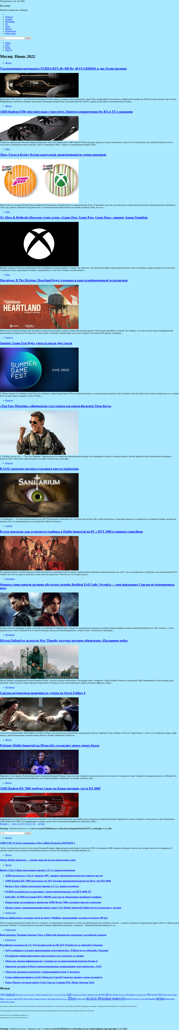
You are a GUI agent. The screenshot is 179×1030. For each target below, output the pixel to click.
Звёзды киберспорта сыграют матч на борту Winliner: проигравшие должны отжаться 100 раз (54, 917)
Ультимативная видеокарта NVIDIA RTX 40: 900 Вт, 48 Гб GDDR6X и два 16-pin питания (63, 68)
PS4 (149, 994)
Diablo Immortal (42, 995)
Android (8, 19)
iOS (69, 994)
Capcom (25, 995)
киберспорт (170, 999)
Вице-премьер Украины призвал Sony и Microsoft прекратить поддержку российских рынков (53, 935)
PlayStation (10, 22)
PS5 (160, 994)
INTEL (64, 995)
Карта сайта (10, 33)
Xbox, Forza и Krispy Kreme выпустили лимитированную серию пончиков (53, 154)
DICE (50, 995)
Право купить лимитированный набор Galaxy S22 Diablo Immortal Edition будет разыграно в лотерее (63, 907)
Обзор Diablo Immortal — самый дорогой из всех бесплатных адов (38, 860)
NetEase (84, 995)
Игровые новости (111, 998)
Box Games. (5, 5)
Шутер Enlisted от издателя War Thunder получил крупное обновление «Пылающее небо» (64, 640)
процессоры (4, 1002)
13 (21, 824)
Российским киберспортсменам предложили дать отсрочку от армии (44, 955)
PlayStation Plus (141, 995)
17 (31, 824)
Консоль (136, 999)
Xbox (7, 26)
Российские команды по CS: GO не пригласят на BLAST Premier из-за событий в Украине (51, 945)
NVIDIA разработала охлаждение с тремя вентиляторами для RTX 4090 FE (48, 891)
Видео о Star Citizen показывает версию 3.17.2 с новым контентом (37, 870)
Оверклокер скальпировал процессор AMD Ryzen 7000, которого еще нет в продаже (53, 902)
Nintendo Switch (92, 995)
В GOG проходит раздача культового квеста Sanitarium (39, 468)
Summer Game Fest (41, 999)
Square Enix (9, 999)
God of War (58, 995)
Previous (3, 824)
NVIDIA (101, 995)
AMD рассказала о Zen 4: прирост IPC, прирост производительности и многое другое (54, 875)
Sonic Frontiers (172, 995)
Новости (9, 17)
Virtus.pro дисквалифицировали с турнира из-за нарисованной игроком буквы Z (51, 961)
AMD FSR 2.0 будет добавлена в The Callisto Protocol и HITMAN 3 (37, 843)
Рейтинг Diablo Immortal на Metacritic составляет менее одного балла (49, 745)
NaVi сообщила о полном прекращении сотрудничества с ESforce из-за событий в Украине (56, 950)
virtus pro (64, 999)
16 (29, 824)
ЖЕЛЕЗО (91, 998)
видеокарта (150, 998)
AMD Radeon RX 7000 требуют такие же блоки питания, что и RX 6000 (50, 788)
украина (12, 1002)
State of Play (18, 999)
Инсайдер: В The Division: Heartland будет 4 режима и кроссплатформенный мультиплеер (64, 280)
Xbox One (81, 999)
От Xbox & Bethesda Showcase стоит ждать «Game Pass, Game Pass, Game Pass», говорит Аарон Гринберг (74, 217)
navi (79, 995)
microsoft (75, 995)
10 (13, 824)
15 (26, 824)
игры (160, 998)
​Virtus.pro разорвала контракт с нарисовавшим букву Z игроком (42, 971)
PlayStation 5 (131, 995)
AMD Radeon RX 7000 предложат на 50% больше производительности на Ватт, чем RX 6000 (58, 880)
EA (53, 995)
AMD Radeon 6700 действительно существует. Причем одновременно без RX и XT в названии (66, 111)
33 (39, 824)
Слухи (142, 999)
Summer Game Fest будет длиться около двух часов (36, 343)
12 (18, 824)
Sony (2, 999)
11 (16, 824)
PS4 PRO (155, 995)
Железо (8, 29)
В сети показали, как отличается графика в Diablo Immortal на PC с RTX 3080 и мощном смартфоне (71, 531)
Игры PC (129, 999)
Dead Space (32, 995)
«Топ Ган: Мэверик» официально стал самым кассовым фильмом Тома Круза (55, 406)
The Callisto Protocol (54, 999)
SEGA (165, 995)
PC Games (114, 995)
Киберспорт (10, 31)
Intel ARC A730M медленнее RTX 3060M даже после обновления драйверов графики (53, 897)
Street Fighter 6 (28, 999)
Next (43, 824)
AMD (2, 994)
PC (6, 24)
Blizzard (19, 995)
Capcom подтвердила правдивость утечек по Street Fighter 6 (42, 693)
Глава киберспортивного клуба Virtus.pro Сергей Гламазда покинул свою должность (53, 977)
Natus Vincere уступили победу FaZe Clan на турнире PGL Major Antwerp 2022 (49, 982)
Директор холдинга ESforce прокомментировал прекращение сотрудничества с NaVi (53, 966)
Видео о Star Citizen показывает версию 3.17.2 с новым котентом (42, 886)
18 (34, 824)
